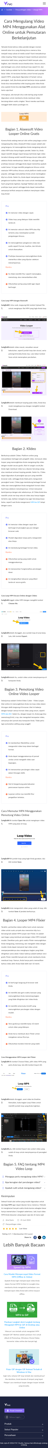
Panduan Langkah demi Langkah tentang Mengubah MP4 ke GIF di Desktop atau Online (22, 1325)
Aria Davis (10, 1220)
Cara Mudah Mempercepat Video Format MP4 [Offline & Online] (22, 1275)
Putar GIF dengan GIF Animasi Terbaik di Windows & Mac (24, 1370)
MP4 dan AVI (6, 714)
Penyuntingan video (23, 10)
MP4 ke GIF (35, 502)
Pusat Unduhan (16, 1410)
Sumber (9, 10)
